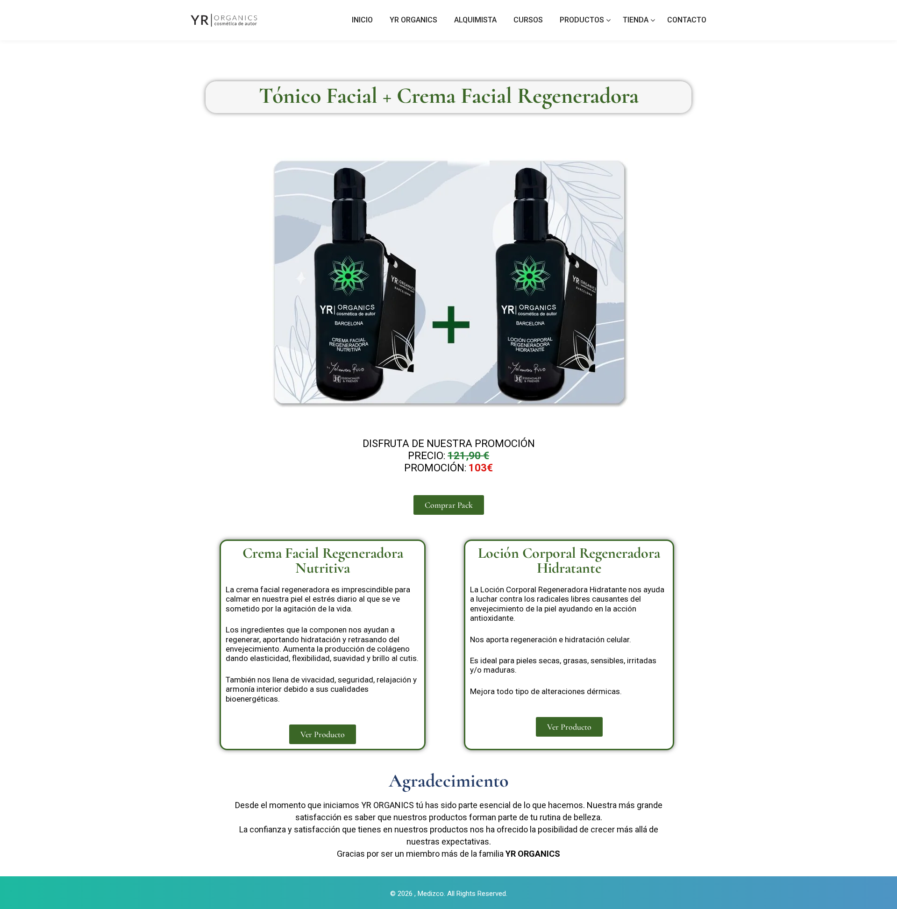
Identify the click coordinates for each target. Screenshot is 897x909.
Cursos (528, 19)
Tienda (635, 19)
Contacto (686, 19)
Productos (582, 19)
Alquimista (475, 19)
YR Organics (413, 19)
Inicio (362, 19)
